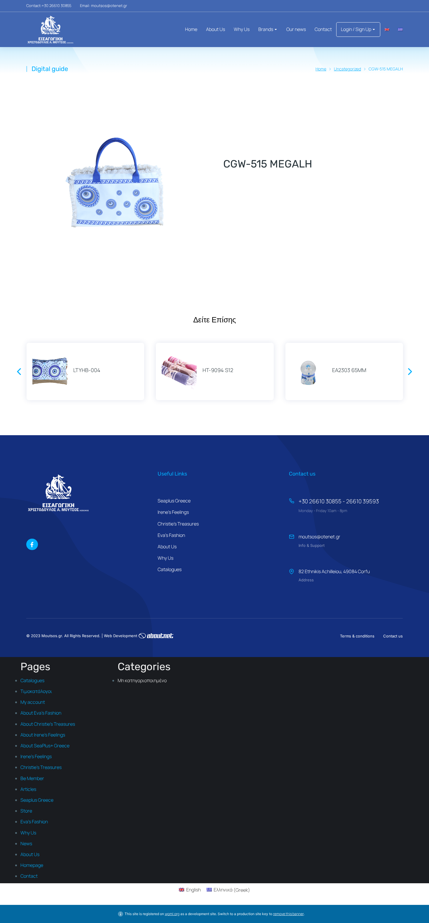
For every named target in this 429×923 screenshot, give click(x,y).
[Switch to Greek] (400, 29)
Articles (28, 789)
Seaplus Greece (36, 800)
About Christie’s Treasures (47, 724)
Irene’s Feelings (36, 756)
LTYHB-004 (86, 370)
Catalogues (32, 680)
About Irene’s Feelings (42, 735)
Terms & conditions (357, 636)
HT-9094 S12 (218, 370)
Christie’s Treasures (41, 767)
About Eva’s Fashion (40, 713)
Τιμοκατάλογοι (36, 691)
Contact (29, 876)
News (26, 843)
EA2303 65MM (349, 370)
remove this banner (288, 913)
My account (32, 702)
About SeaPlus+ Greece (44, 745)
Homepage (31, 865)
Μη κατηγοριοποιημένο (142, 680)
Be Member (32, 778)
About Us (29, 854)
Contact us (393, 636)
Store (26, 811)
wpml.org (172, 913)
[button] (19, 371)
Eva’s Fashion (34, 821)
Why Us (28, 832)
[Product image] (49, 371)
